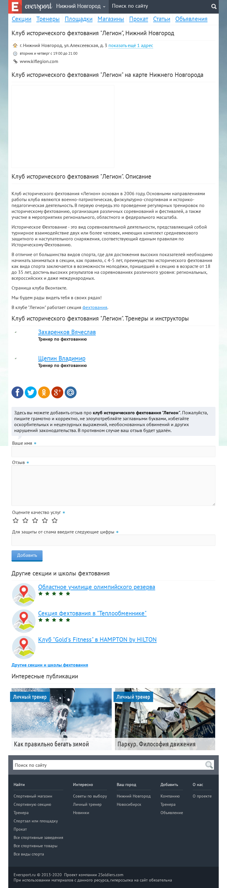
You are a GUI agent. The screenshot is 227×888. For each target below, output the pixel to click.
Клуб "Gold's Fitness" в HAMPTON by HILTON (97, 639)
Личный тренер (87, 804)
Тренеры (48, 19)
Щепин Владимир (61, 358)
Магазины (111, 19)
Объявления (191, 19)
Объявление (171, 812)
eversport (38, 5)
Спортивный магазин (33, 796)
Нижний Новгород (134, 796)
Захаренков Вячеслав (67, 332)
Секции (21, 19)
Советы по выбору (90, 796)
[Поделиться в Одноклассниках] (44, 392)
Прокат (138, 19)
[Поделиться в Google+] (57, 392)
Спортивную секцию (32, 804)
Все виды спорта (29, 854)
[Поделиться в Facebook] (17, 392)
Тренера (21, 812)
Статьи (161, 19)
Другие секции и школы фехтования (50, 665)
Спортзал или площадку (36, 821)
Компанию (170, 796)
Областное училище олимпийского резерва (96, 587)
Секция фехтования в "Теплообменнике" (92, 613)
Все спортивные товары (35, 845)
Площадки (79, 19)
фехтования (94, 307)
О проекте (202, 796)
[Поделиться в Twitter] (31, 392)
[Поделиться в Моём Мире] (71, 392)
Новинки (81, 812)
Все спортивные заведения (38, 837)
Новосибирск (129, 804)
